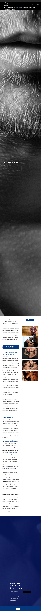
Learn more (23, 609)
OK (18, 609)
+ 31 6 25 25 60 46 (35, 0)
